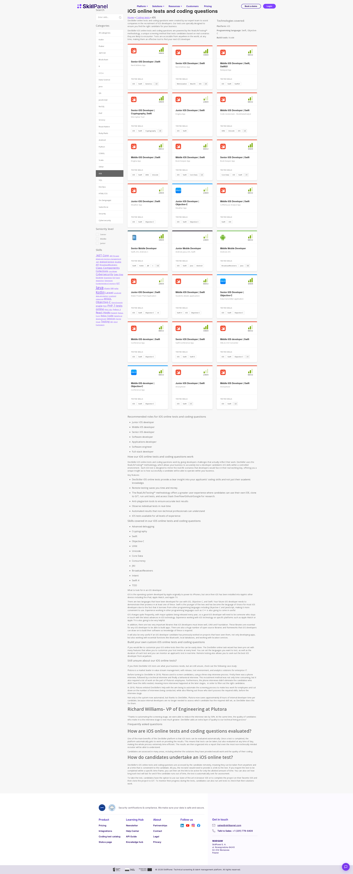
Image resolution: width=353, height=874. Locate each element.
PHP (100, 113)
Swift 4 (179, 313)
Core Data (193, 175)
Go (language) (105, 200)
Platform (141, 6)
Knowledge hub (134, 842)
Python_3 (117, 309)
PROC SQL (108, 310)
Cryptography (150, 131)
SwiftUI (237, 84)
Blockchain (103, 59)
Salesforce (103, 207)
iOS (133, 84)
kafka (116, 288)
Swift (140, 84)
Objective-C (149, 222)
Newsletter (132, 825)
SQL (100, 180)
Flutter (101, 46)
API (97, 264)
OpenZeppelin (117, 303)
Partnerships (160, 825)
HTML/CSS (103, 193)
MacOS (193, 84)
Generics (148, 84)
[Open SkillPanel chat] (346, 867)
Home (131, 17)
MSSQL (108, 298)
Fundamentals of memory (106, 283)
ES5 (114, 278)
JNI (148, 266)
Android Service (107, 261)
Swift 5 (192, 357)
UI (158, 313)
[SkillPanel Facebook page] (198, 825)
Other (101, 166)
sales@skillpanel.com (229, 825)
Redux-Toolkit (107, 315)
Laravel (109, 292)
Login (269, 6)
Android (199, 266)
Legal (156, 836)
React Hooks (103, 312)
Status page (105, 842)
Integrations (105, 831)
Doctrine (99, 277)
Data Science (104, 79)
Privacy (157, 842)
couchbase (113, 271)
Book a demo (251, 6)
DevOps (102, 187)
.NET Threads (114, 256)
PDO (105, 306)
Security (102, 213)
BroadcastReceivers (229, 266)
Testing (105, 321)
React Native (104, 126)
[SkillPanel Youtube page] (187, 825)
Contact (157, 831)
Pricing (208, 6)
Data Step (118, 274)
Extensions (109, 281)
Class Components (108, 267)
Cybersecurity (105, 220)
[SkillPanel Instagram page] (193, 825)
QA (100, 93)
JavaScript (103, 100)
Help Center (132, 831)
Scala (101, 160)
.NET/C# (102, 53)
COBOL (102, 153)
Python (102, 146)
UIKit (223, 131)
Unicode (231, 131)
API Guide (131, 836)
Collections (102, 271)
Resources (174, 6)
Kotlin (141, 266)
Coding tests (143, 17)
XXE (111, 322)
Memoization (182, 84)
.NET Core (102, 255)
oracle (99, 305)
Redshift (114, 313)
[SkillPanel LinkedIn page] (182, 825)
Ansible (118, 262)
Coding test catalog (109, 836)
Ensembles (108, 278)
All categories (104, 33)
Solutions (157, 6)
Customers (192, 6)
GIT (118, 283)
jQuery (107, 288)
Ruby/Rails (103, 133)
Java (191, 266)
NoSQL (102, 106)
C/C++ (101, 73)
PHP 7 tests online (109, 307)
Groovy (102, 120)
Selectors (111, 318)
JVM (112, 288)
